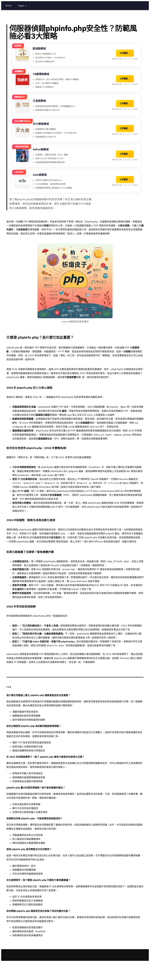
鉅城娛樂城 (39, 48)
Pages (22, 5)
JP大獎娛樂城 (41, 124)
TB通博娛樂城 (41, 74)
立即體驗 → (125, 53)
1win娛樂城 (40, 174)
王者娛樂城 (39, 100)
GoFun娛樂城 (41, 149)
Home (8, 5)
